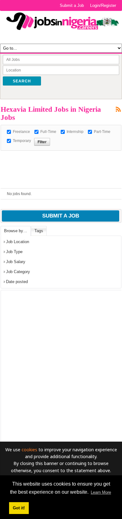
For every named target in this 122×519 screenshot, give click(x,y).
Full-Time (48, 132)
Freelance (21, 132)
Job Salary (15, 261)
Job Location (17, 241)
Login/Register (103, 5)
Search (22, 81)
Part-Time (102, 132)
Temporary (22, 141)
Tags (38, 230)
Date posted (17, 281)
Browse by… (15, 230)
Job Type (14, 251)
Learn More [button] (101, 492)
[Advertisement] (61, 158)
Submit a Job (72, 5)
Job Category (18, 271)
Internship (75, 132)
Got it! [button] (19, 508)
